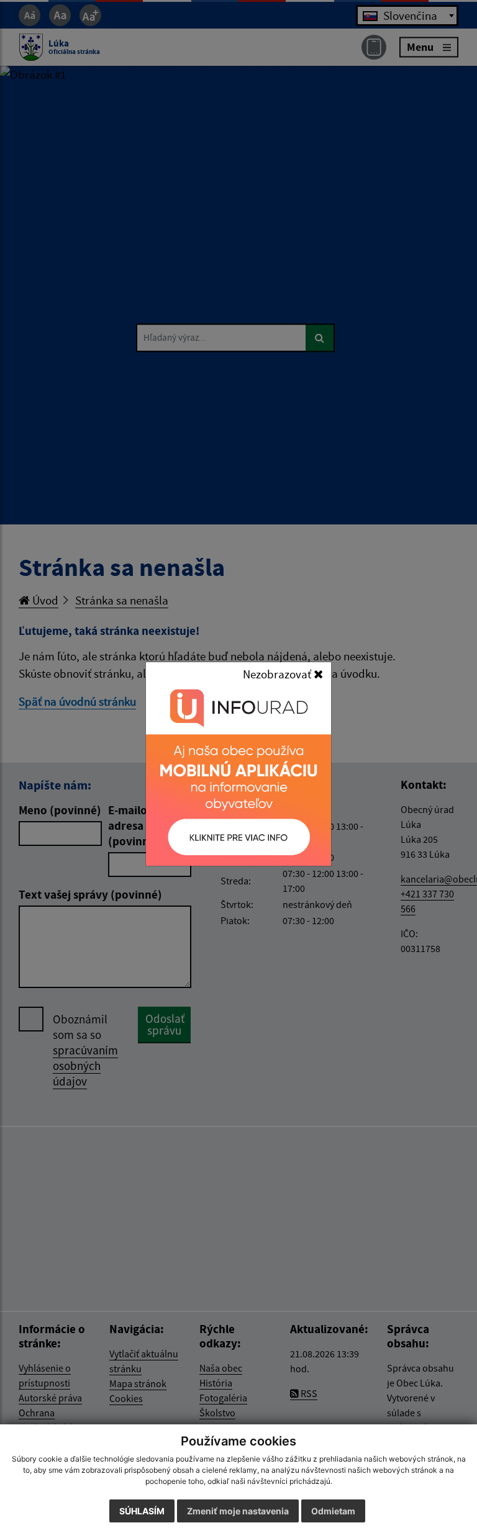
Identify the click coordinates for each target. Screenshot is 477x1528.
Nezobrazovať (278, 674)
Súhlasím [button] (142, 1511)
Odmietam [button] (333, 1511)
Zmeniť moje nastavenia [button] (238, 1511)
